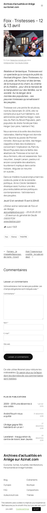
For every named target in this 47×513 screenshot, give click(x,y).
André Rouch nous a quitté (13, 414)
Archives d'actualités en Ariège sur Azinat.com (23, 457)
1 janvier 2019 (40, 405)
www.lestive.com (12, 221)
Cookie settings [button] (22, 509)
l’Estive (14, 237)
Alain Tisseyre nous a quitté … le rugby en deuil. (34, 254)
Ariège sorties (9, 63)
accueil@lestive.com (14, 212)
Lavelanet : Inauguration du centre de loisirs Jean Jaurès (18, 437)
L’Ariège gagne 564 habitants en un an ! (14, 425)
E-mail (6, 333)
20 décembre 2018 (39, 437)
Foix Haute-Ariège (21, 63)
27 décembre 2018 (39, 425)
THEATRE (23, 237)
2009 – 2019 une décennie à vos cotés (18, 404)
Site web (7, 344)
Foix (6, 237)
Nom (6, 323)
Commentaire (9, 293)
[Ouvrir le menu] (41, 5)
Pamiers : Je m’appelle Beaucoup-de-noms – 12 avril (13, 254)
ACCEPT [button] (36, 509)
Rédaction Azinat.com (18, 60)
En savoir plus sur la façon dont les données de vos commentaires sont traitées (23, 375)
